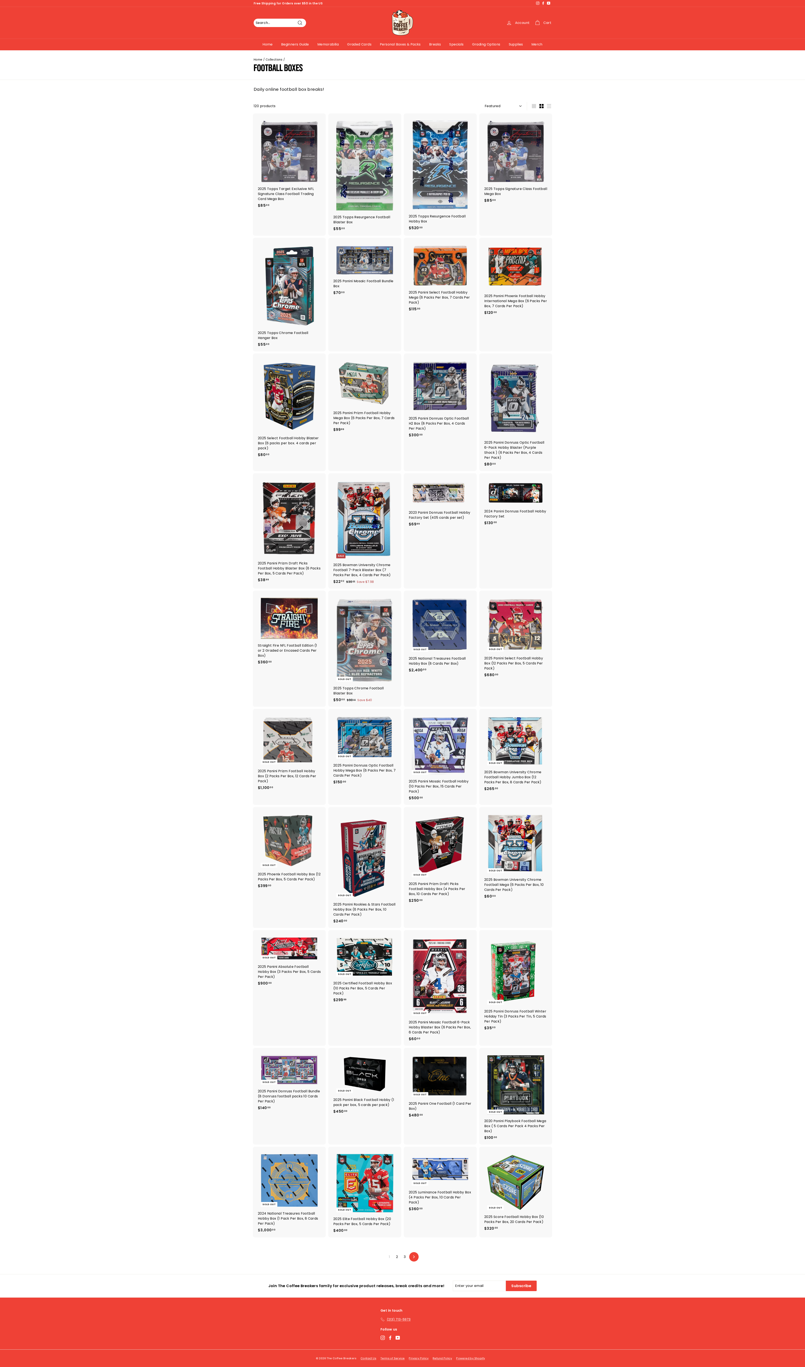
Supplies (516, 44)
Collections (274, 60)
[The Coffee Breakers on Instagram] (382, 1337)
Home (267, 44)
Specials (456, 44)
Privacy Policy (418, 1358)
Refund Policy (442, 1358)
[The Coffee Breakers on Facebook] (390, 1337)
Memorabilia (328, 44)
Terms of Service (392, 1358)
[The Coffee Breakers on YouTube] (398, 1337)
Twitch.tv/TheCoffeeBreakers (322, 3)
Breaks (435, 44)
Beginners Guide (295, 44)
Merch (537, 44)
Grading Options (486, 44)
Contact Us (368, 1358)
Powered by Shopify (470, 1358)
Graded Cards (359, 44)
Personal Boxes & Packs (400, 44)
